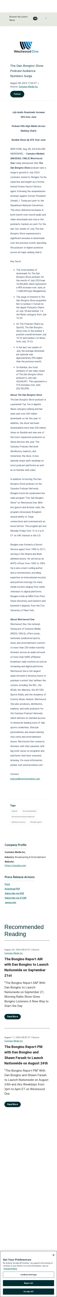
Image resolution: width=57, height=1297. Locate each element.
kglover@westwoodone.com (25, 778)
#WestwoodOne (18, 822)
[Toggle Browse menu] (46, 18)
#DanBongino (36, 822)
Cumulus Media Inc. (28, 86)
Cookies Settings (28, 1275)
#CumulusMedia (29, 811)
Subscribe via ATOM (15, 898)
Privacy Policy (10, 1269)
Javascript (10, 902)
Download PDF (12, 888)
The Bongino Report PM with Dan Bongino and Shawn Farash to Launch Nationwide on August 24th (26, 1055)
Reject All (28, 1283)
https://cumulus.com (15, 865)
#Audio (15, 811)
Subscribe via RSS (14, 893)
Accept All (28, 1291)
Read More (12, 1016)
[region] (28, 1274)
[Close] (53, 1255)
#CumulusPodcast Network (23, 817)
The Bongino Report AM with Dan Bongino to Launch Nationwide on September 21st (26, 967)
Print (7, 884)
